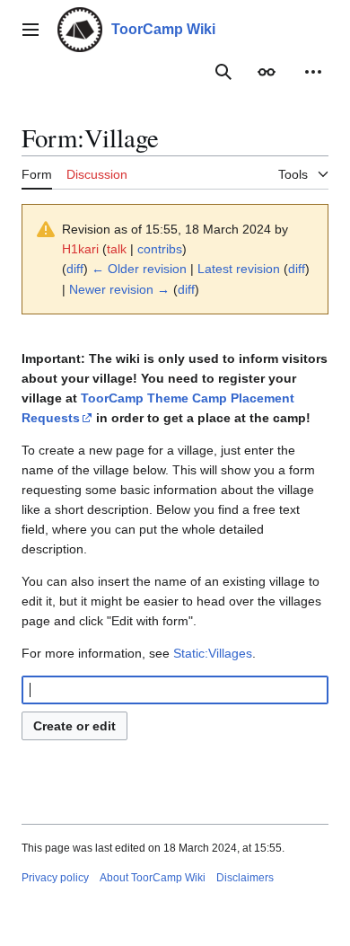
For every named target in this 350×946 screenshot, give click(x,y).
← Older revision (139, 268)
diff (74, 268)
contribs (159, 249)
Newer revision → (119, 289)
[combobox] (175, 690)
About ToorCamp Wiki (153, 877)
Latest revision (238, 268)
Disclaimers (245, 877)
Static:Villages (212, 653)
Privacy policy (55, 877)
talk (117, 249)
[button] (30, 29)
